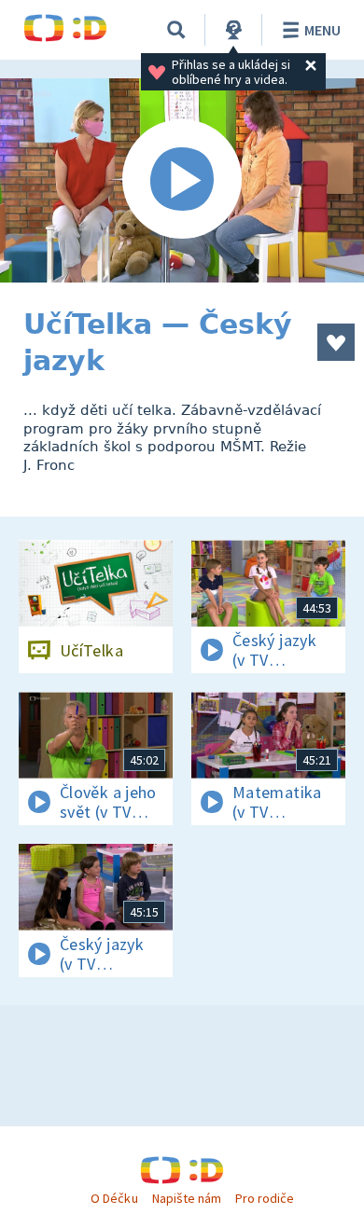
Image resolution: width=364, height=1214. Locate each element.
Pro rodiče (264, 1198)
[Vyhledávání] (176, 30)
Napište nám (186, 1198)
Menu (322, 30)
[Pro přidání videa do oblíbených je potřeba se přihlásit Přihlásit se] (336, 342)
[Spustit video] (182, 180)
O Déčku (114, 1198)
